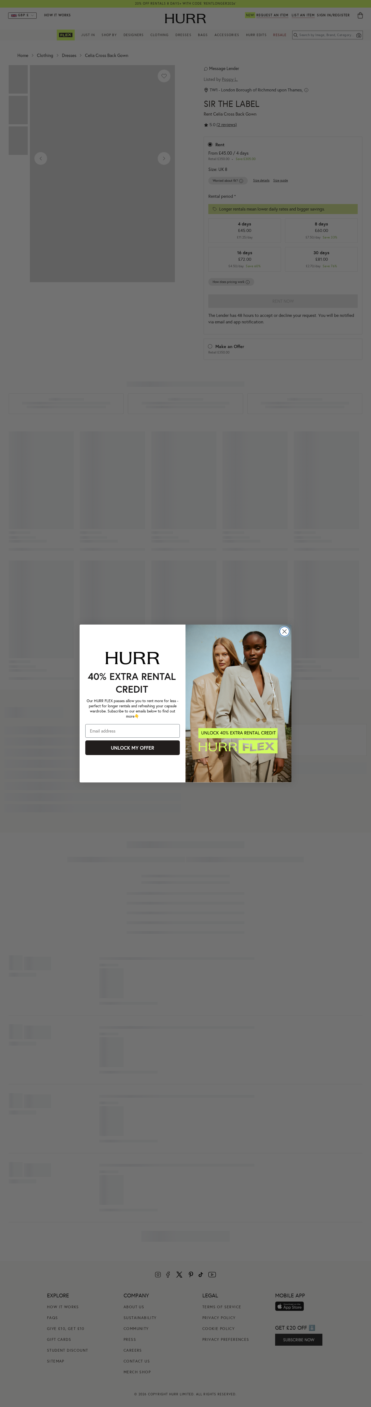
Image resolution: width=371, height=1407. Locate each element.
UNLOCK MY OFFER (132, 747)
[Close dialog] (284, 631)
